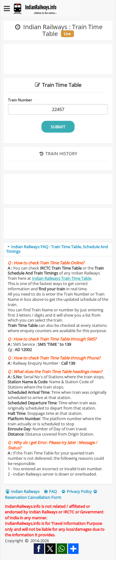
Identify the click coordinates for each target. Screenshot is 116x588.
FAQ (52, 491)
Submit (58, 126)
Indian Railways (25, 491)
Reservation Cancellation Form (33, 497)
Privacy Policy (79, 491)
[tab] (58, 249)
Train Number (20, 99)
